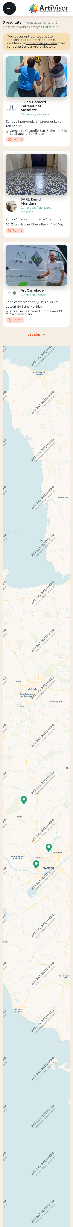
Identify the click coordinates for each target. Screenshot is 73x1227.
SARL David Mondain (31, 201)
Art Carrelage (32, 290)
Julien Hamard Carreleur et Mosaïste (33, 106)
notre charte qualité (41, 43)
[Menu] (9, 8)
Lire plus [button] (34, 334)
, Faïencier (42, 207)
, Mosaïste (42, 114)
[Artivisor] (48, 9)
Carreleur (28, 114)
